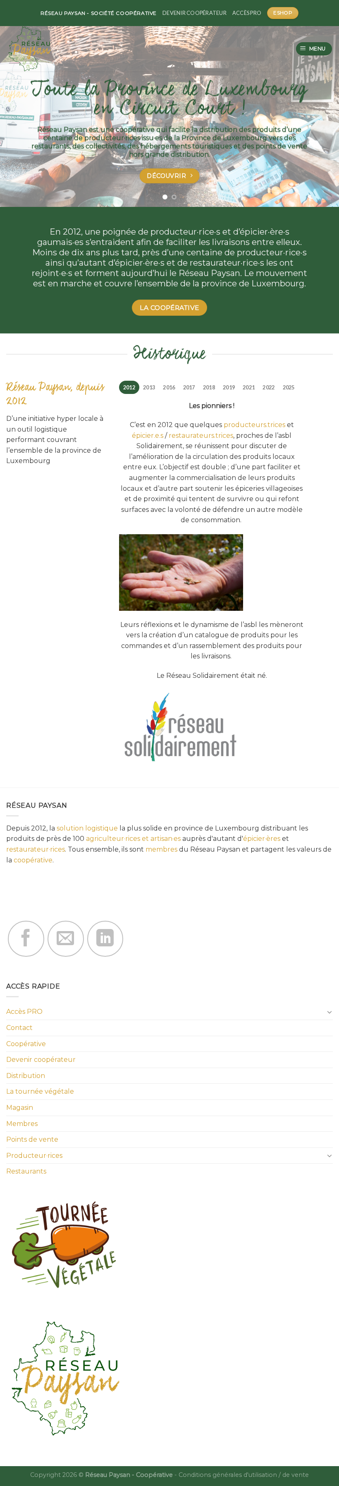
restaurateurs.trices (201, 435)
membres (161, 849)
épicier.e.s (147, 435)
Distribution (25, 1076)
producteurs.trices (254, 425)
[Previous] (17, 103)
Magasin (19, 1107)
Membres (22, 1124)
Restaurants (26, 1171)
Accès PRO (246, 13)
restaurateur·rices (35, 849)
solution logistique (87, 828)
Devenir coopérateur (194, 13)
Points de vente (32, 1139)
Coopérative (26, 1044)
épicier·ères (261, 839)
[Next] (321, 103)
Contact (19, 1028)
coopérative (33, 860)
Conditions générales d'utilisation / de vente (244, 1475)
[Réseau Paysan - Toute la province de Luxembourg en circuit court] (38, 49)
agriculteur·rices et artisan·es (133, 839)
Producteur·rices (34, 1156)
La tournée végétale (40, 1091)
